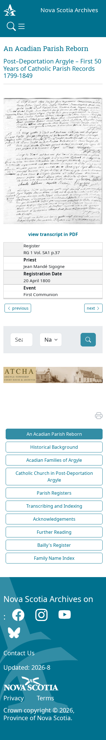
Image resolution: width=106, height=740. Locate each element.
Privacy (13, 698)
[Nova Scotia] (31, 684)
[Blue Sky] (14, 632)
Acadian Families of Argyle (54, 460)
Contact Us (18, 653)
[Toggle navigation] (16, 26)
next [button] (91, 308)
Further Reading (54, 532)
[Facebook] (18, 615)
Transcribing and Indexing (54, 506)
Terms (45, 698)
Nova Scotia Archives (69, 10)
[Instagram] (41, 615)
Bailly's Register (54, 545)
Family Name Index (54, 558)
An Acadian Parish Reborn (54, 434)
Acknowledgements (54, 519)
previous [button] (20, 308)
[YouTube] (64, 615)
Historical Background (54, 447)
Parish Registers (54, 493)
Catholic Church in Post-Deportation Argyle (54, 476)
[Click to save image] (53, 160)
